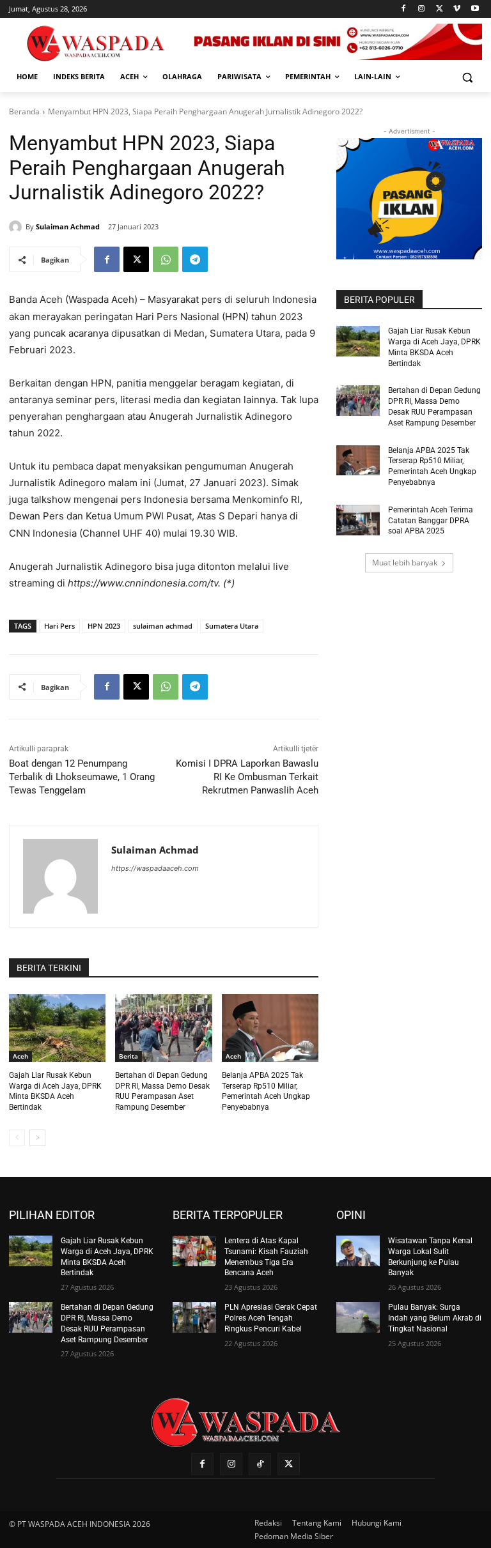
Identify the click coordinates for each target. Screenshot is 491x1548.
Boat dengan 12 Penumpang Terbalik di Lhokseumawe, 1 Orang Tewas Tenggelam (82, 777)
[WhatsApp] (165, 259)
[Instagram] (421, 9)
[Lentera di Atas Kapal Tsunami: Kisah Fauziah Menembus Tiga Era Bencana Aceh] (194, 1251)
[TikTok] (260, 1464)
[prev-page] (17, 1138)
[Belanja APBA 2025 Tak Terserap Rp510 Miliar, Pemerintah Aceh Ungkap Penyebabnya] (270, 1028)
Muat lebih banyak (404, 562)
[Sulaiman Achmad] (17, 226)
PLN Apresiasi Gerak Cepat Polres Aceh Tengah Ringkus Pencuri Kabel (270, 1318)
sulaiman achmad (162, 626)
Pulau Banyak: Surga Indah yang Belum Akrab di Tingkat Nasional (434, 1318)
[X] (439, 9)
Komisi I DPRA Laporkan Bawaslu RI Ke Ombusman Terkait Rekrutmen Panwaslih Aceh (247, 777)
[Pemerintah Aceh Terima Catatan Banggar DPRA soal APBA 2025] (358, 520)
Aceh (20, 1056)
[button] (467, 77)
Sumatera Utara (231, 626)
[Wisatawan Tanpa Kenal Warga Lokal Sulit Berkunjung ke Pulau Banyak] (358, 1251)
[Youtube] (474, 9)
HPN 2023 (104, 626)
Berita (128, 1056)
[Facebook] (403, 9)
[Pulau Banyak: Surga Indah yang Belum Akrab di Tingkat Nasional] (358, 1317)
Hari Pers (59, 626)
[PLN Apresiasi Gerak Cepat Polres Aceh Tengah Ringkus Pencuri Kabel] (194, 1317)
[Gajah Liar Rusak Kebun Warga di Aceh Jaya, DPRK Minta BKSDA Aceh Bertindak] (57, 1028)
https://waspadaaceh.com (155, 868)
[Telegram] (195, 259)
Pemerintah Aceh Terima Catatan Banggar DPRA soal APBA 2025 (430, 520)
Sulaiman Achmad (68, 226)
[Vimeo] (456, 9)
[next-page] (37, 1138)
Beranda (24, 111)
